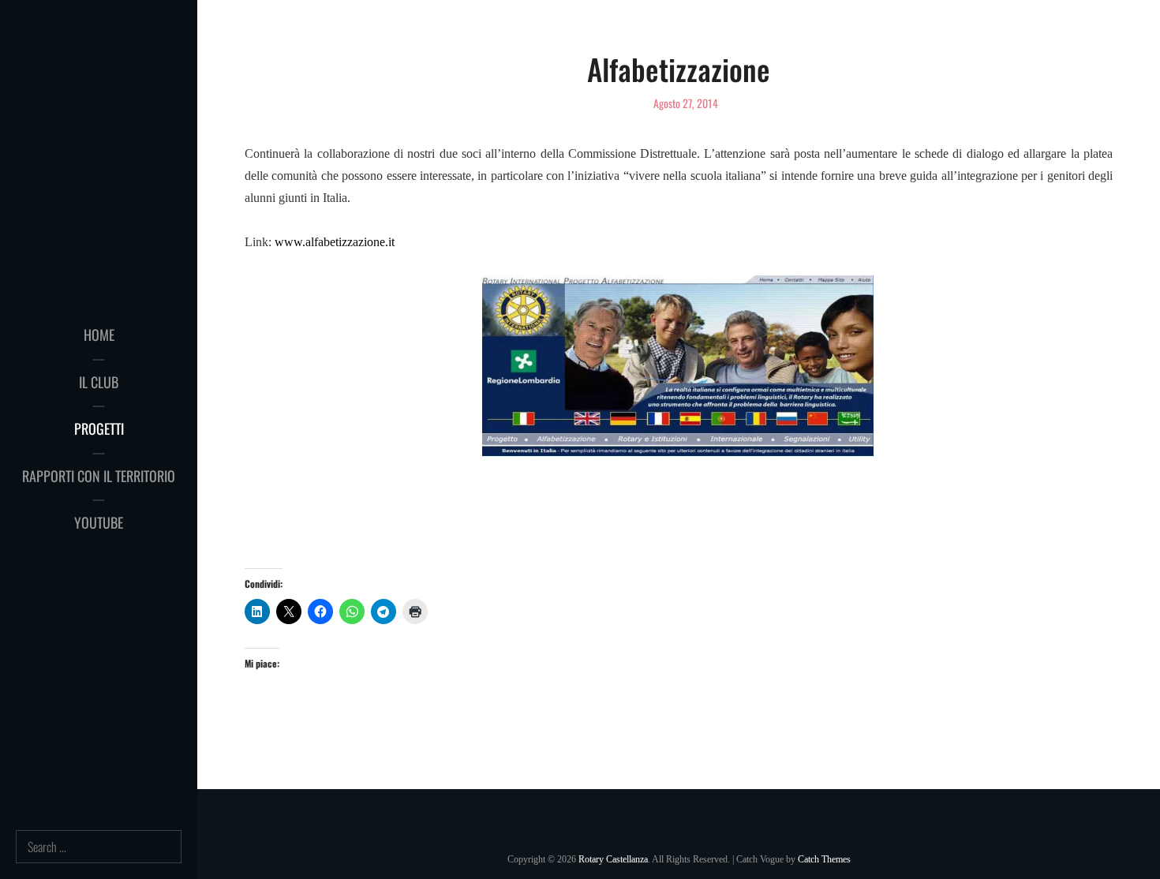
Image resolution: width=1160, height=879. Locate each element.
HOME (99, 334)
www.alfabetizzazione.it (335, 242)
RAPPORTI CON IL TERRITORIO (98, 476)
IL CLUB (98, 382)
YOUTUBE (98, 522)
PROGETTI (99, 428)
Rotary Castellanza (613, 859)
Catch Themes (824, 859)
